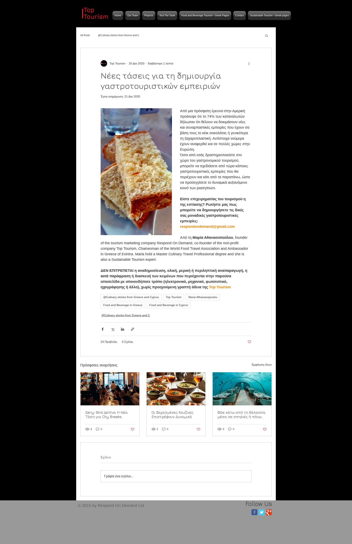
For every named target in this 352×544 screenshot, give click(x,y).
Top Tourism (174, 297)
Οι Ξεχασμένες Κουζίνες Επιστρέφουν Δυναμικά (173, 414)
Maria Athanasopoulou (202, 297)
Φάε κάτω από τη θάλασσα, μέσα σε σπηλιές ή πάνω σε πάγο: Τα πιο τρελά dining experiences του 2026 (242, 414)
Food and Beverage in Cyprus (168, 305)
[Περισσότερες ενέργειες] (248, 63)
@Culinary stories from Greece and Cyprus (131, 297)
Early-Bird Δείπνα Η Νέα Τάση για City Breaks (106, 414)
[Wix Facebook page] (254, 512)
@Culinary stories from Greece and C (118, 35)
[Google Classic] (269, 512)
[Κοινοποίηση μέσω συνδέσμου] (132, 329)
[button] (266, 35)
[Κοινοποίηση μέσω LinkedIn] (122, 329)
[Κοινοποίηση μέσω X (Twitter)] (112, 329)
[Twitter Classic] (261, 512)
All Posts (85, 35)
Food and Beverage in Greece (122, 305)
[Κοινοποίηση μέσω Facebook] (102, 329)
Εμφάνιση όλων (262, 364)
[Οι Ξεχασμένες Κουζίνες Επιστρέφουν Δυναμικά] (176, 388)
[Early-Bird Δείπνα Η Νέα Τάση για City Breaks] (109, 388)
